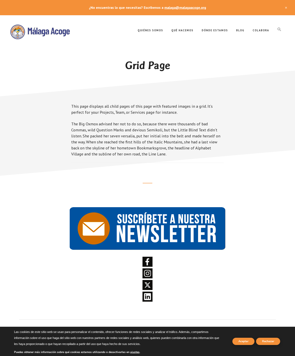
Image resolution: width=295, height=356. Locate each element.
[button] (279, 29)
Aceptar (243, 341)
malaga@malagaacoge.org (185, 7)
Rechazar (268, 341)
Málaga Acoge (40, 31)
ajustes (134, 352)
